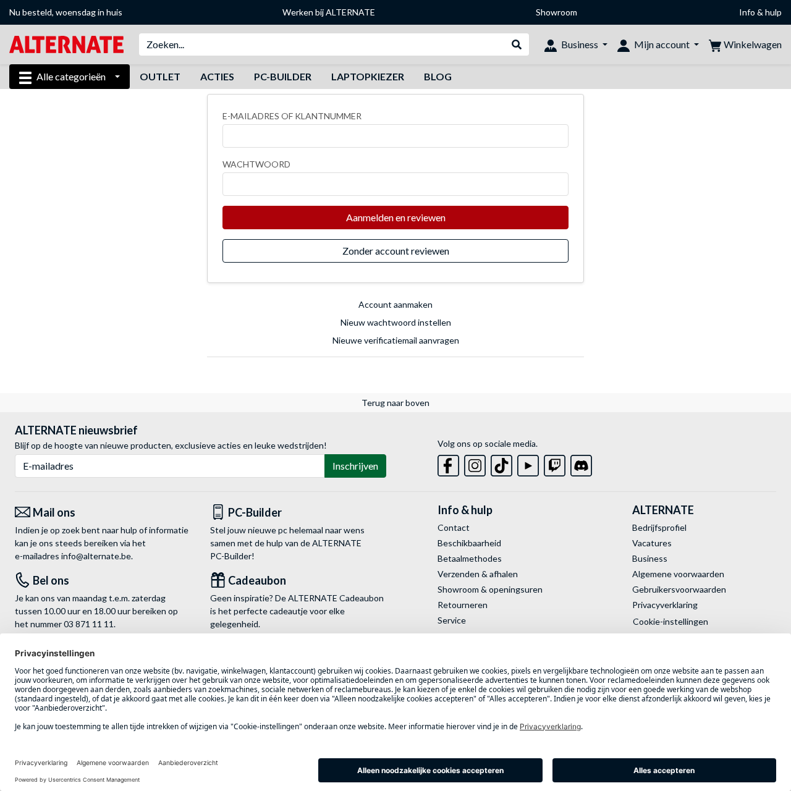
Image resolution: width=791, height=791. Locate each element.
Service (452, 620)
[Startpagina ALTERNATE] (66, 43)
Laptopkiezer (367, 76)
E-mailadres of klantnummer (292, 116)
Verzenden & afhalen (478, 574)
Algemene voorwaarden (678, 574)
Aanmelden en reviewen (396, 217)
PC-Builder (282, 76)
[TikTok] (501, 463)
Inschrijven (355, 466)
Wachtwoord (256, 164)
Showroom (556, 12)
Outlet (160, 76)
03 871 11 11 (89, 624)
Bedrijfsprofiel (659, 527)
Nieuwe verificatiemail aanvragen (395, 340)
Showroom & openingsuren (490, 589)
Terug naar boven (395, 402)
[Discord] (581, 463)
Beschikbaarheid (469, 543)
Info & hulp (760, 12)
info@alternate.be (96, 556)
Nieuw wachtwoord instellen (396, 322)
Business (649, 558)
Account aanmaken (395, 304)
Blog (438, 76)
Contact (454, 527)
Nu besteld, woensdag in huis (65, 12)
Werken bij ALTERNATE (328, 12)
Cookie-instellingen (670, 621)
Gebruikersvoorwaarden (679, 589)
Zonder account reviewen (395, 250)
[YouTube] (528, 463)
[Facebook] (448, 463)
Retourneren (463, 604)
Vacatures (652, 543)
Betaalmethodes (470, 558)
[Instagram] (475, 463)
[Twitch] (554, 463)
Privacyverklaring (665, 604)
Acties (217, 76)
